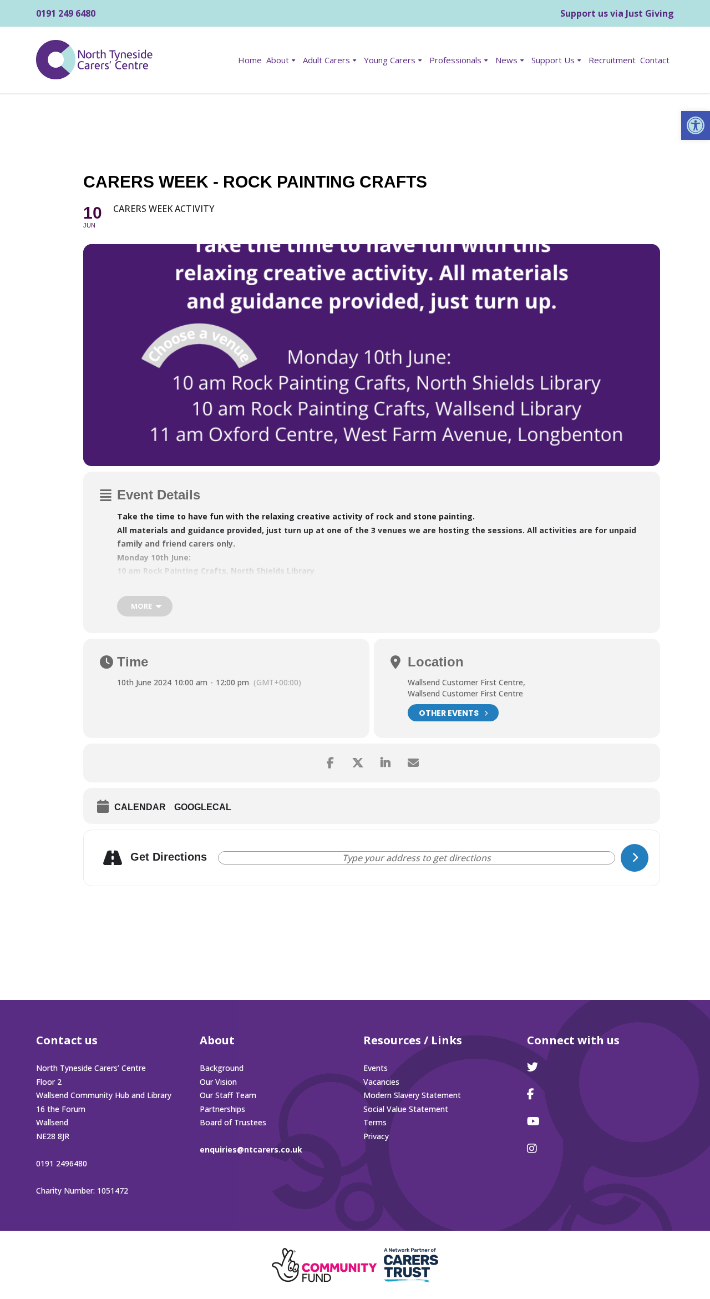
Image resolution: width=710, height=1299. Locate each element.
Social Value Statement (405, 1109)
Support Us (553, 59)
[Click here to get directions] (634, 858)
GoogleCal (202, 807)
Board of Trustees (233, 1122)
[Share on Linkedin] (385, 763)
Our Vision (218, 1081)
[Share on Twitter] (358, 763)
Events (375, 1068)
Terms (375, 1122)
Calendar (140, 807)
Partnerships (222, 1109)
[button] (695, 125)
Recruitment (612, 59)
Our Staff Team (228, 1095)
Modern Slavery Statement (412, 1095)
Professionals (455, 59)
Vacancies (381, 1081)
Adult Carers (326, 59)
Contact (655, 59)
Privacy (376, 1136)
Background (222, 1068)
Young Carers (389, 59)
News (506, 59)
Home (250, 59)
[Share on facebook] (330, 763)
